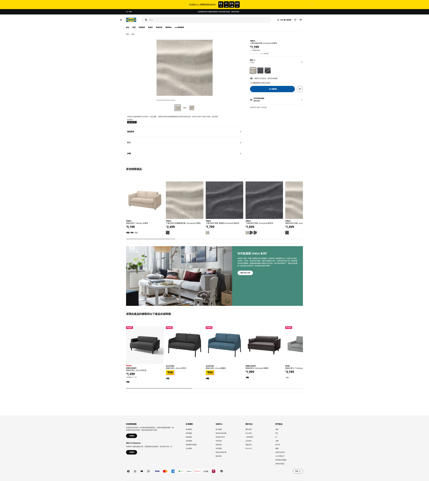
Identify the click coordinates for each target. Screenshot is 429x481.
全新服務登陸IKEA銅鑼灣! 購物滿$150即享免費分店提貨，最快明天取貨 (218, 12)
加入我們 (249, 433)
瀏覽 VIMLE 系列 (245, 273)
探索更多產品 (280, 464)
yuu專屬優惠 (179, 27)
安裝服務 (189, 441)
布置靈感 (142, 27)
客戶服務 (219, 429)
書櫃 (276, 448)
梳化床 (277, 445)
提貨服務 (189, 433)
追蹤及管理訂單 (221, 452)
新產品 (150, 27)
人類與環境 (249, 437)
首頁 (127, 34)
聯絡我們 (219, 445)
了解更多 (131, 436)
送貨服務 (189, 429)
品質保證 (219, 441)
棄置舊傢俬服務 (191, 445)
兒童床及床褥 (280, 452)
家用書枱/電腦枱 (281, 460)
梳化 (276, 433)
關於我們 (249, 429)
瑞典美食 (168, 27)
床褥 (276, 429)
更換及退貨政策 (221, 433)
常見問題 (219, 448)
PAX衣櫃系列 (279, 456)
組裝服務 (189, 437)
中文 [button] (296, 471)
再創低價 (159, 27)
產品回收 (219, 456)
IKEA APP (249, 448)
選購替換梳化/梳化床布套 (261, 83)
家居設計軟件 (220, 437)
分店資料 (249, 441)
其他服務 (189, 448)
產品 (133, 34)
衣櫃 (276, 441)
